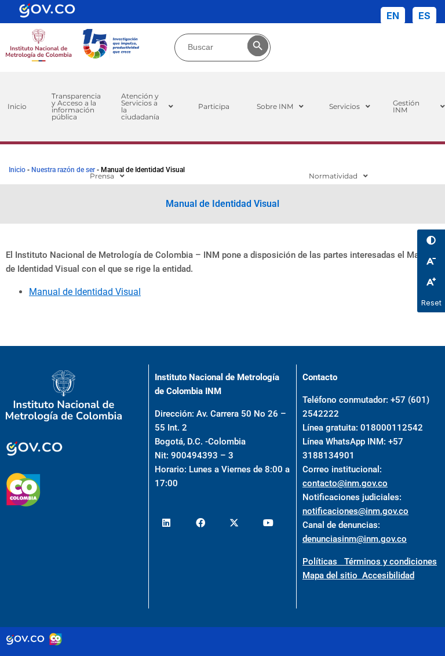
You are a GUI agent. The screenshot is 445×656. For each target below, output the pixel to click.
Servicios (344, 106)
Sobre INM (275, 106)
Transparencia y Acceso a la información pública (76, 106)
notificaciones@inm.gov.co (355, 511)
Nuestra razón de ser (63, 170)
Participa (213, 106)
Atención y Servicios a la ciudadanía (140, 106)
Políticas (323, 561)
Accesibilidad (388, 575)
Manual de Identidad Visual (85, 291)
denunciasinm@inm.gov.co (354, 539)
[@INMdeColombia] (166, 522)
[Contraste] (431, 239)
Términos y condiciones (390, 561)
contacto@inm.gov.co (345, 483)
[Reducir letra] (431, 260)
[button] (147, 106)
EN (392, 15)
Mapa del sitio (332, 575)
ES (424, 15)
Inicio (17, 170)
